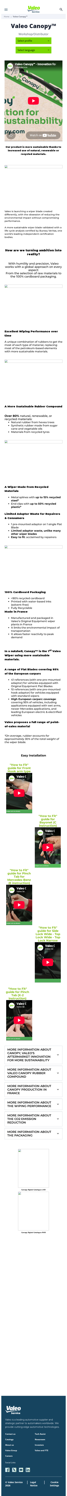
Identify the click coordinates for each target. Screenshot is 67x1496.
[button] (33, 1055)
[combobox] (33, 40)
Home (6, 16)
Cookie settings (54, 1484)
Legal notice (33, 1484)
